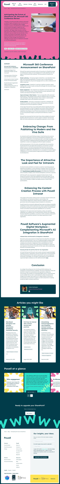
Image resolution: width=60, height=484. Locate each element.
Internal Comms (27, 347)
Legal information (8, 473)
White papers (18, 459)
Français (9, 470)
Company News (11, 48)
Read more (53, 478)
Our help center (19, 450)
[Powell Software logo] (6, 3)
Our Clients (34, 4)
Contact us (18, 447)
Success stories (19, 463)
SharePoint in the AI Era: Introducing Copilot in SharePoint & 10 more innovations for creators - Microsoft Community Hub (15, 44)
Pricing (30, 4)
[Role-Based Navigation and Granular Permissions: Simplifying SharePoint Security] (12, 312)
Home (5, 8)
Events (17, 465)
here (47, 257)
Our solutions (20, 4)
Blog (9, 8)
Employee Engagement (46, 355)
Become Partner (7, 459)
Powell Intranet (7, 445)
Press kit (18, 452)
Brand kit (18, 454)
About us (18, 445)
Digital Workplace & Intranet (21, 48)
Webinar (18, 467)
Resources (40, 4)
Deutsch (14, 470)
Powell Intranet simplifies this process (32, 171)
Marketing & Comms (28, 349)
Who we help (14, 4)
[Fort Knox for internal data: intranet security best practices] (30, 312)
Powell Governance (8, 447)
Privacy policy (15, 473)
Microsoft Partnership (8, 461)
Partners (26, 4)
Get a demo (29, 413)
